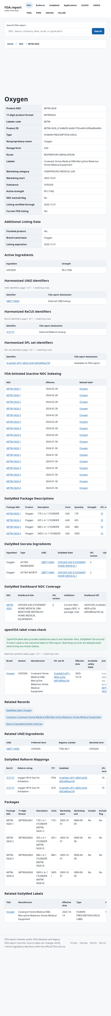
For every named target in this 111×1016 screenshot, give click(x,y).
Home (10, 43)
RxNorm (40, 5)
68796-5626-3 (13, 415)
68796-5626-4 (13, 428)
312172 (10, 332)
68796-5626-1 (13, 388)
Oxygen (83, 388)
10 (101, 513)
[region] (55, 267)
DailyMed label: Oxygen (19, 710)
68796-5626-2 (13, 402)
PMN (38, 12)
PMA (29, 12)
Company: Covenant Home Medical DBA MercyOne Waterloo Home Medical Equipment (53, 717)
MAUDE (50, 12)
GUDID (85, 5)
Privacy (73, 942)
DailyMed (54, 5)
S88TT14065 (12, 301)
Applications (70, 5)
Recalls (62, 12)
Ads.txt (102, 942)
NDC (29, 5)
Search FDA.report (16, 25)
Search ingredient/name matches (24, 723)
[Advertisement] (55, 72)
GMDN (96, 5)
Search (98, 31)
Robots (93, 942)
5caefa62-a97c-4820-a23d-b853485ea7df (28, 363)
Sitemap (84, 942)
